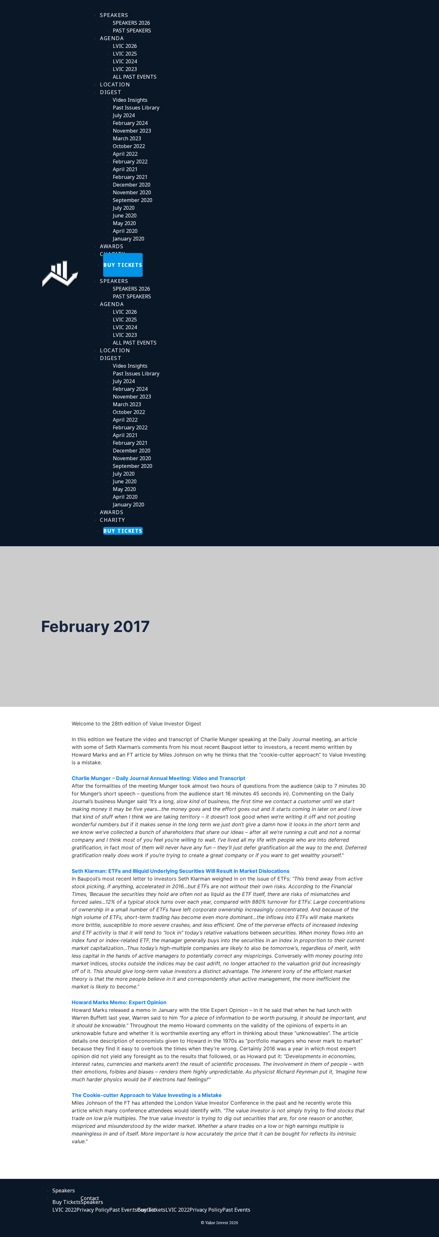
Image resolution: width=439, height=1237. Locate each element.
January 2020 (128, 238)
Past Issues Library (136, 107)
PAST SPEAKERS (132, 30)
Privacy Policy (92, 1209)
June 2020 (125, 215)
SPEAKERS (114, 15)
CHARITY (112, 519)
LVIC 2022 (64, 1209)
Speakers (92, 1202)
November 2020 (132, 192)
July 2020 (124, 207)
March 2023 (127, 138)
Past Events (123, 1209)
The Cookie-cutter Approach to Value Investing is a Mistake (147, 1095)
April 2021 (125, 169)
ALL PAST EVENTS (135, 76)
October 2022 (129, 146)
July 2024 (124, 115)
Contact (146, 1209)
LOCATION (115, 350)
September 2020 (132, 200)
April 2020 (125, 230)
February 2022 (130, 161)
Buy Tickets (66, 1202)
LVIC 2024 (125, 61)
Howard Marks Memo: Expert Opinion (119, 1002)
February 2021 (130, 176)
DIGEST (110, 92)
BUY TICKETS (122, 264)
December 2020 (131, 184)
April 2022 (125, 153)
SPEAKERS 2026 (131, 22)
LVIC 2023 (125, 69)
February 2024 (130, 123)
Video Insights (130, 99)
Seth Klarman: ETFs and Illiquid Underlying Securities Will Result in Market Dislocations (181, 871)
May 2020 (124, 223)
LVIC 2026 (125, 45)
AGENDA (112, 38)
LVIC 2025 (125, 53)
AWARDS (111, 512)
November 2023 (132, 130)
